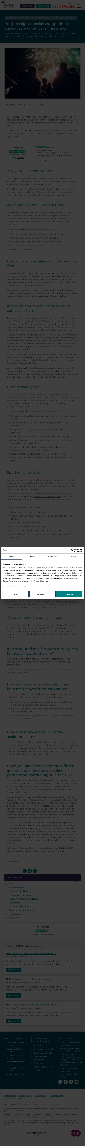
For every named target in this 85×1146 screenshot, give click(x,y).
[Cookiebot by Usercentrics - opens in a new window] (72, 550)
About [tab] (73, 556)
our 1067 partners (16, 568)
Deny (16, 594)
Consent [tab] (11, 556)
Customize (41, 594)
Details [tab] (32, 556)
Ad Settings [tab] (52, 556)
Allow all (69, 594)
